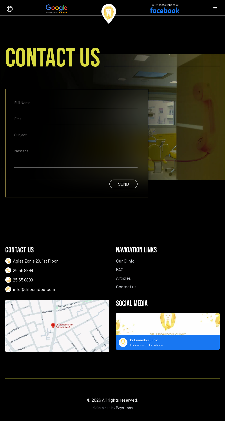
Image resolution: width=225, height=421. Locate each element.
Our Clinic (125, 260)
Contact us (126, 286)
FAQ (119, 269)
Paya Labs (124, 407)
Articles (123, 278)
